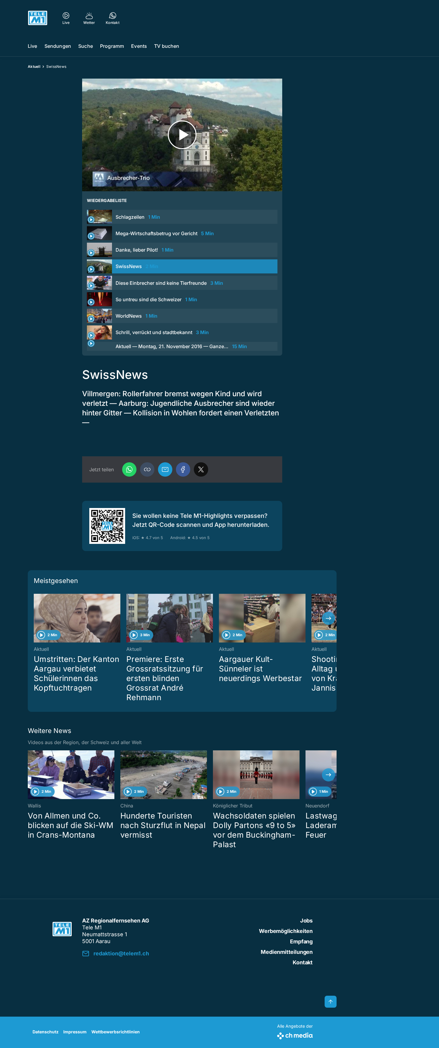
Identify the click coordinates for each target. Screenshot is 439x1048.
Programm (112, 46)
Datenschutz (46, 1031)
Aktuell (34, 66)
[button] (147, 469)
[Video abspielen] (182, 135)
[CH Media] (295, 1035)
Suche (85, 46)
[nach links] (35, 618)
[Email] (165, 469)
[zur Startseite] (37, 18)
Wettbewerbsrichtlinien (115, 1031)
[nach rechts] (328, 618)
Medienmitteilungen (287, 952)
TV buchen (166, 46)
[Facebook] (183, 469)
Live (32, 46)
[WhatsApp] (129, 469)
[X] (201, 469)
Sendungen (57, 46)
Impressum (75, 1031)
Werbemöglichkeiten (286, 931)
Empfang (301, 941)
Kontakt (303, 962)
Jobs (306, 920)
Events (139, 46)
